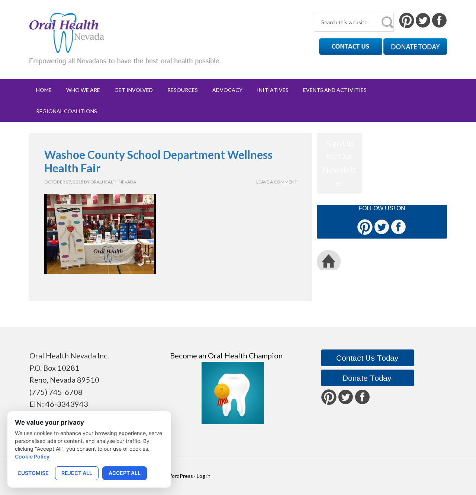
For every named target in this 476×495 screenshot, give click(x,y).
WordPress (180, 476)
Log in (203, 476)
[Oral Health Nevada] (125, 58)
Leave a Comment (276, 182)
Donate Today (393, 260)
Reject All (76, 473)
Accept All (125, 473)
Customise (33, 473)
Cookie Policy (32, 456)
